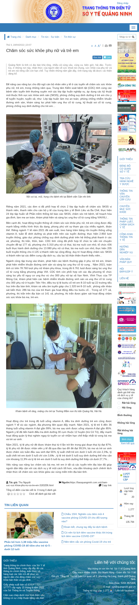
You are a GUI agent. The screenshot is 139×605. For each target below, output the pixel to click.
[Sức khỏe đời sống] (126, 285)
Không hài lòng (126, 422)
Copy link (106, 485)
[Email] (110, 45)
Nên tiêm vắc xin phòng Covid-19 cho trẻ (87, 541)
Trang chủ (15, 37)
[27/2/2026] (126, 57)
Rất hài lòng (129, 403)
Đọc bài (97, 57)
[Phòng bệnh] (126, 373)
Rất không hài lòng (125, 432)
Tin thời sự (70, 37)
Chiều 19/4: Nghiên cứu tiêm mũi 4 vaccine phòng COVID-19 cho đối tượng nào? (84, 518)
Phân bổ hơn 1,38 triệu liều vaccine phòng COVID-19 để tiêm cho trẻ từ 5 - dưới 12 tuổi (27, 545)
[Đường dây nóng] (126, 77)
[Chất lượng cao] (126, 329)
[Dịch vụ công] (126, 337)
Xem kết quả (127, 443)
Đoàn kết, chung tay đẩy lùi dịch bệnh (85, 526)
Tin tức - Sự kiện (50, 37)
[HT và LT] (126, 319)
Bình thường (124, 415)
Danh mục (31, 37)
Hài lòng (126, 407)
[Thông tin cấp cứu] (126, 95)
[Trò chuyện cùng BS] (126, 300)
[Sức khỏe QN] (126, 149)
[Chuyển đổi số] (126, 309)
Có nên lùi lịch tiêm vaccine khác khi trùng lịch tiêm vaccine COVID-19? (87, 534)
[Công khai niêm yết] (126, 352)
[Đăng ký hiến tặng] (126, 107)
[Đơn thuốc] (126, 361)
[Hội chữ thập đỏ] (126, 292)
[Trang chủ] (69, 11)
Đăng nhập (122, 3)
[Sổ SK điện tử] (126, 123)
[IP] (126, 382)
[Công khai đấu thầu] (126, 345)
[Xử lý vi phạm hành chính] (126, 139)
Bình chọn (127, 439)
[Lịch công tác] (126, 85)
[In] (106, 45)
